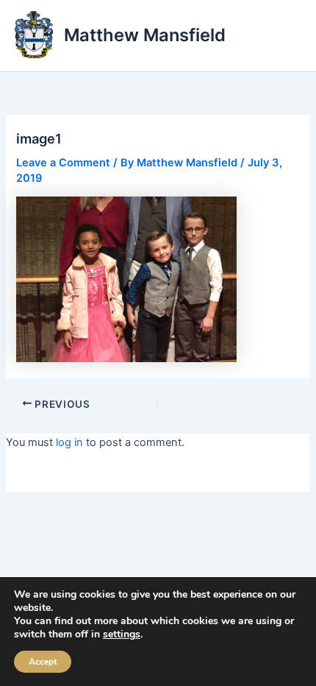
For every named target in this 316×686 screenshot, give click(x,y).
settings (121, 634)
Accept (43, 662)
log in (69, 442)
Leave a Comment (63, 162)
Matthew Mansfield (145, 35)
